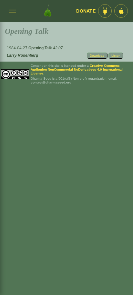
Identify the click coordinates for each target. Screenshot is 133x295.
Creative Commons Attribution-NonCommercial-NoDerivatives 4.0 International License (77, 69)
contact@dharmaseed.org (51, 82)
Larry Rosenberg (22, 55)
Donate (86, 11)
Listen (115, 55)
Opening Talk (40, 48)
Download (97, 55)
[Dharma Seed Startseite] (47, 11)
